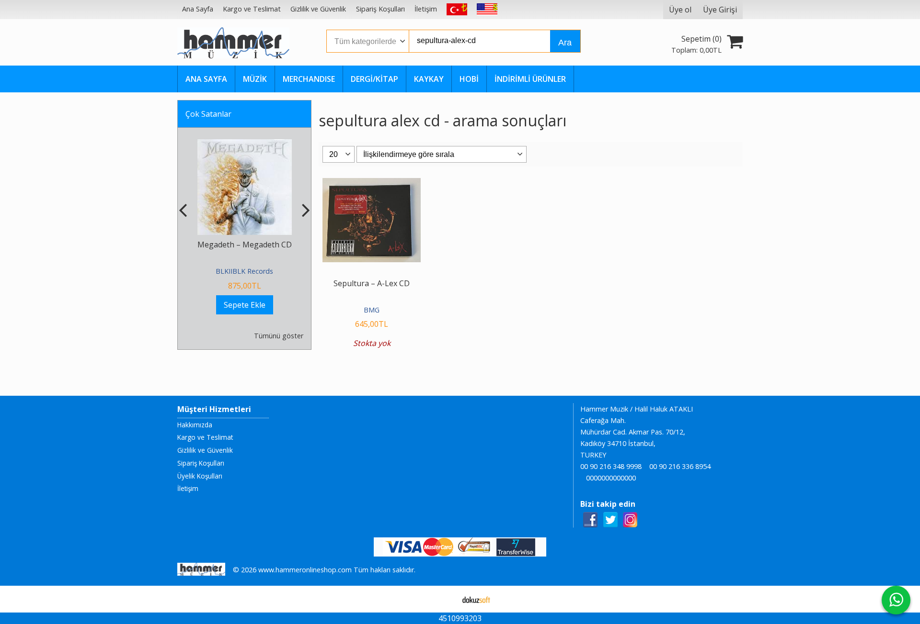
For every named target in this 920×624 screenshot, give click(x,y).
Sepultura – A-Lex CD (372, 283)
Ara (565, 42)
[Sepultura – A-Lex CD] (371, 183)
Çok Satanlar (208, 114)
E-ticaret (445, 599)
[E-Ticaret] (476, 599)
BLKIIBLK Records (244, 271)
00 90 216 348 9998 (611, 466)
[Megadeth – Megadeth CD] (244, 145)
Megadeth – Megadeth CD (244, 244)
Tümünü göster (278, 335)
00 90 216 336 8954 (680, 466)
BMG (372, 309)
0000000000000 (611, 477)
